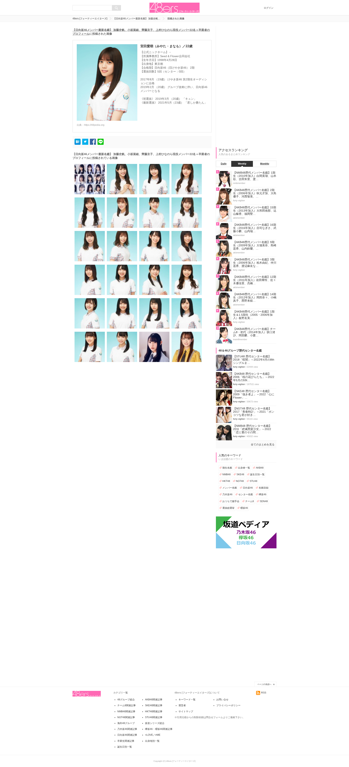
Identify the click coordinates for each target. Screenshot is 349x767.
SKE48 (240, 474)
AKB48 (260, 467)
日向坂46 (248, 487)
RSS (263, 692)
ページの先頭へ (264, 684)
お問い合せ (222, 699)
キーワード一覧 (187, 699)
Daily (224, 163)
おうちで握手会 (230, 501)
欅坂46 (262, 494)
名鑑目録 (263, 487)
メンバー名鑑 (229, 487)
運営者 (182, 705)
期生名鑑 (227, 467)
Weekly (242, 163)
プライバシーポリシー (228, 705)
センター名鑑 (245, 494)
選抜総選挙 (228, 508)
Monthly (264, 163)
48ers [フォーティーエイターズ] (90, 18)
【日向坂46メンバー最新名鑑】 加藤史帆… (136, 18)
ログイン (268, 7)
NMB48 (226, 474)
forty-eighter (239, 367)
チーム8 (249, 501)
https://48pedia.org (94, 125)
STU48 (253, 481)
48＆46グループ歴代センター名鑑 (240, 350)
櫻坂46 (244, 508)
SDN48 (264, 501)
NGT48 (240, 481)
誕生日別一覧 (257, 474)
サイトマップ (186, 711)
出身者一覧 (244, 467)
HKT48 (226, 481)
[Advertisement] (246, 86)
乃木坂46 (227, 494)
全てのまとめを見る (262, 444)
